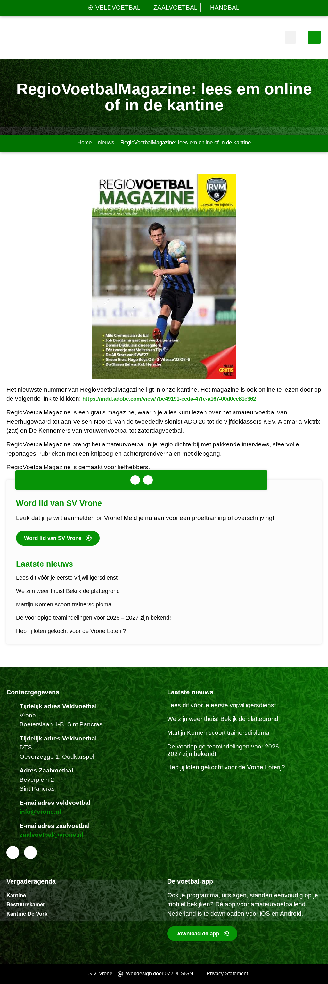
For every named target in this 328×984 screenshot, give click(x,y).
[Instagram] (148, 480)
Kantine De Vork (26, 914)
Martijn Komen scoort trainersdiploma (63, 604)
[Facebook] (135, 480)
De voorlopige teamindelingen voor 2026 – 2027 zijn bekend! (93, 617)
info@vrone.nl (40, 811)
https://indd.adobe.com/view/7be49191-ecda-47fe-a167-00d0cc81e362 (169, 399)
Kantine (16, 895)
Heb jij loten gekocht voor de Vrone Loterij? (71, 631)
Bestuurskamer (25, 904)
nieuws (106, 143)
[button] (290, 37)
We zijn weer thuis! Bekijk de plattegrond (68, 591)
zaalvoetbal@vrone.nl (51, 834)
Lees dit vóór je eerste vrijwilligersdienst (67, 577)
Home (85, 143)
